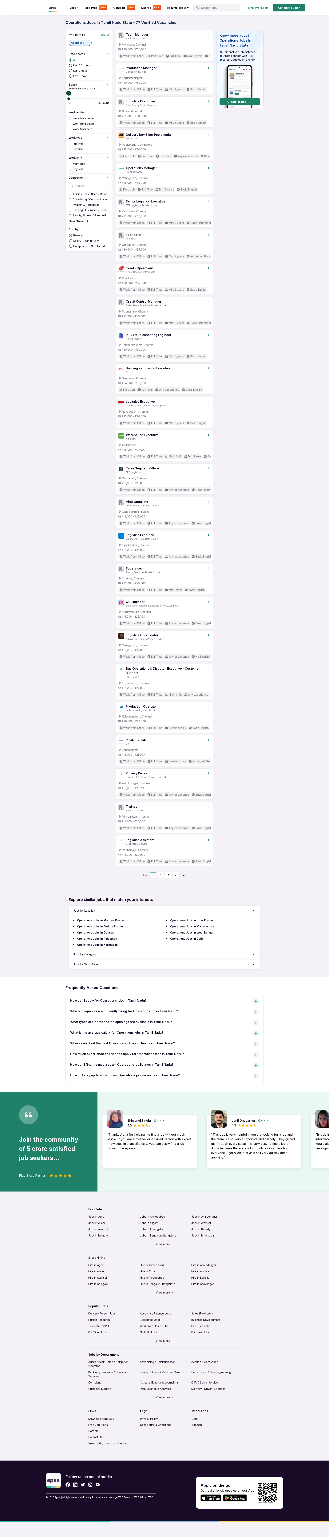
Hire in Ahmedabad (152, 1265)
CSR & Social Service (204, 1382)
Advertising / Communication (158, 1361)
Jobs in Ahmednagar (204, 1216)
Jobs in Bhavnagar (203, 1235)
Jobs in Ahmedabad (152, 1216)
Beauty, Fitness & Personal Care (160, 1372)
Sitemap (197, 1424)
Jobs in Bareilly (200, 1229)
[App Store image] (210, 1498)
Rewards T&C (131, 1497)
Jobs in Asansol (98, 1229)
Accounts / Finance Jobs (155, 1313)
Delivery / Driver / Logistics (208, 1388)
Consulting (94, 1382)
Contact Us (95, 1437)
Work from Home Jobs (154, 1326)
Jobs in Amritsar (201, 1222)
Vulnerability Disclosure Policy (107, 1443)
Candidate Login (289, 7)
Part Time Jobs (200, 1326)
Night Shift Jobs (150, 1332)
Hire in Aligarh (148, 1271)
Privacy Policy (149, 1418)
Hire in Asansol (97, 1277)
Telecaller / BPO (98, 1326)
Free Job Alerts (98, 1424)
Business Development (205, 1319)
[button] (80, 43)
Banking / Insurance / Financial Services (107, 1374)
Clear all (104, 35)
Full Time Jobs (97, 1332)
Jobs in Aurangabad (152, 1229)
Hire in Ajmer (96, 1271)
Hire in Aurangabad (152, 1277)
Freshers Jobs (200, 1332)
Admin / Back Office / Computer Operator (108, 1363)
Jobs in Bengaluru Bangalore (158, 1235)
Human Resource (99, 1319)
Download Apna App (101, 1418)
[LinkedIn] (75, 1484)
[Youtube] (98, 1484)
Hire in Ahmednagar (203, 1265)
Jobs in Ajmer (96, 1222)
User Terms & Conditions (155, 1424)
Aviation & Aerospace (204, 1361)
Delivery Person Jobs (102, 1313)
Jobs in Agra (96, 1216)
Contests (123, 7)
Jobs (72, 7)
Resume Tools (176, 7)
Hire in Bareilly (200, 1277)
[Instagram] (90, 1484)
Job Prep (95, 7)
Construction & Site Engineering (211, 1372)
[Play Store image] (236, 1498)
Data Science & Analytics (155, 1388)
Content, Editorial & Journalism (159, 1382)
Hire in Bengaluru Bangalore (157, 1284)
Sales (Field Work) (203, 1313)
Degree (150, 7)
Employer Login (258, 7)
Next (183, 875)
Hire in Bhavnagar (202, 1284)
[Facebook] (67, 1484)
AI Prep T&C (146, 1497)
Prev (145, 875)
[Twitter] (83, 1484)
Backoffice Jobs (150, 1319)
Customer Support (99, 1388)
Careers (93, 1431)
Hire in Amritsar (200, 1271)
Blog (195, 1418)
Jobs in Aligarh (149, 1222)
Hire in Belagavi (98, 1284)
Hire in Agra (95, 1265)
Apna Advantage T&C (111, 1497)
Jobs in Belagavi (98, 1235)
